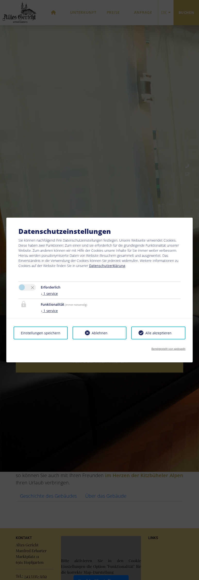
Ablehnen (100, 333)
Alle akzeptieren (158, 333)
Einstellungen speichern (40, 333)
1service (49, 293)
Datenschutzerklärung (107, 265)
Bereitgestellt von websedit (168, 349)
